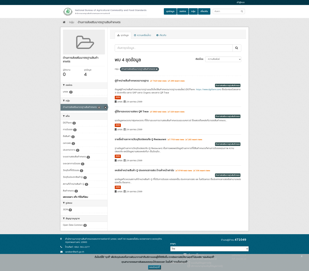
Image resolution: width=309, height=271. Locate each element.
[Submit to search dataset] (242, 11)
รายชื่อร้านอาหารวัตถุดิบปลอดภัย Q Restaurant (140, 139)
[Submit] (237, 48)
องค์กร (182, 11)
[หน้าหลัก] (64, 22)
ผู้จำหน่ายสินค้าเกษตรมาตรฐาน (132, 81)
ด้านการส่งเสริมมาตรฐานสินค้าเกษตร (99, 22)
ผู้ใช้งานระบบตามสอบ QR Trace (132, 111)
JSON (118, 97)
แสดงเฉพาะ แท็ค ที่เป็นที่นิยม (75, 197)
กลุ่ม (193, 11)
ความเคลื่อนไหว (143, 35)
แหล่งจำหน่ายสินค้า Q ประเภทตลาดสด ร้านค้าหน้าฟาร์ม (144, 170)
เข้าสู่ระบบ (241, 2)
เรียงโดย (199, 59)
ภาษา (172, 243)
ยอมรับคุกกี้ (154, 267)
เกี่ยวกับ (204, 11)
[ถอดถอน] (156, 69)
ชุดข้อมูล (170, 11)
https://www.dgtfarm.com (208, 89)
